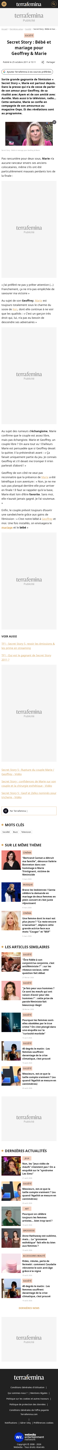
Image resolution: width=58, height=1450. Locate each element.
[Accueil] (28, 4)
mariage (7, 527)
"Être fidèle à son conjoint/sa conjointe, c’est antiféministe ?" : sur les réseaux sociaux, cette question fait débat (38, 966)
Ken (15, 309)
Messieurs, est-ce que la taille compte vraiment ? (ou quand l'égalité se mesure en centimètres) (39, 1078)
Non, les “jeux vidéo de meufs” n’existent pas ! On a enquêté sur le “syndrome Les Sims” (38, 1168)
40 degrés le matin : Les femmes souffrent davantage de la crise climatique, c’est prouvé (36, 1053)
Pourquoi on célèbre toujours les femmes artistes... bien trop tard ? (37, 1217)
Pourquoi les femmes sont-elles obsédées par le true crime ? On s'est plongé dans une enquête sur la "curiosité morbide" (39, 1026)
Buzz (15, 832)
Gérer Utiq (25, 1422)
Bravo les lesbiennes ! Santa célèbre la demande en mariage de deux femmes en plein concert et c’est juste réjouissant (39, 896)
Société (28, 29)
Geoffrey (47, 519)
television (26, 832)
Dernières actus (16, 29)
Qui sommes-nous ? (17, 1393)
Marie (38, 300)
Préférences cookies (43, 1422)
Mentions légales (38, 1393)
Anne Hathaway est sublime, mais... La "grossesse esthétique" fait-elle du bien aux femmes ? (39, 1240)
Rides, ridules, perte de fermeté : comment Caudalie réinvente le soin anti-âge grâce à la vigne (39, 1266)
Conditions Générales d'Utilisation (27, 1387)
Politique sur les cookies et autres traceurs (27, 1398)
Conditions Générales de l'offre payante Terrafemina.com (29, 1412)
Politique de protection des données (28, 1404)
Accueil (4, 29)
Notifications (11, 1422)
